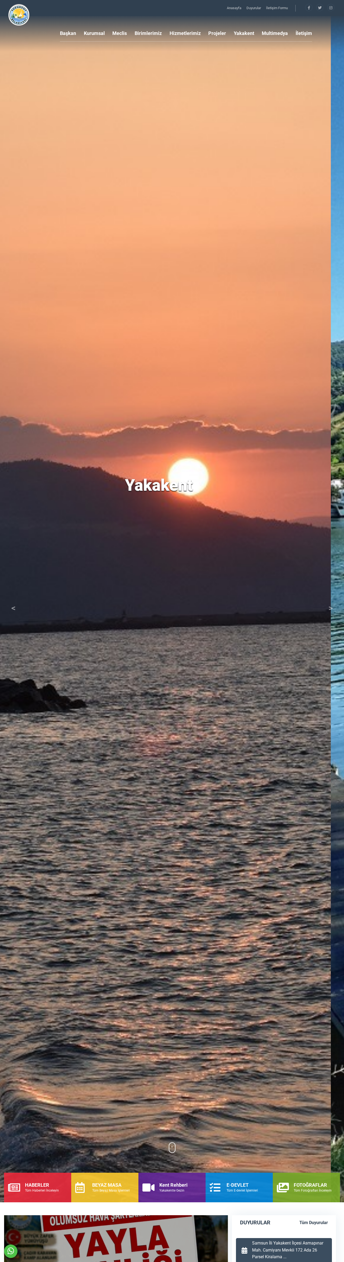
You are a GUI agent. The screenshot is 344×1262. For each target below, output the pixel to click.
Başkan (68, 33)
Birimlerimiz (148, 33)
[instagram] (331, 8)
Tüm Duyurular (313, 1222)
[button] (13, 609)
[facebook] (309, 8)
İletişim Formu (277, 8)
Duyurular (254, 8)
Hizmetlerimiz (185, 33)
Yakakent (244, 33)
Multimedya (275, 33)
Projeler (217, 33)
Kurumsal (94, 33)
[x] (320, 8)
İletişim (304, 33)
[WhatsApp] (10, 1251)
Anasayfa (234, 8)
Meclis (119, 33)
